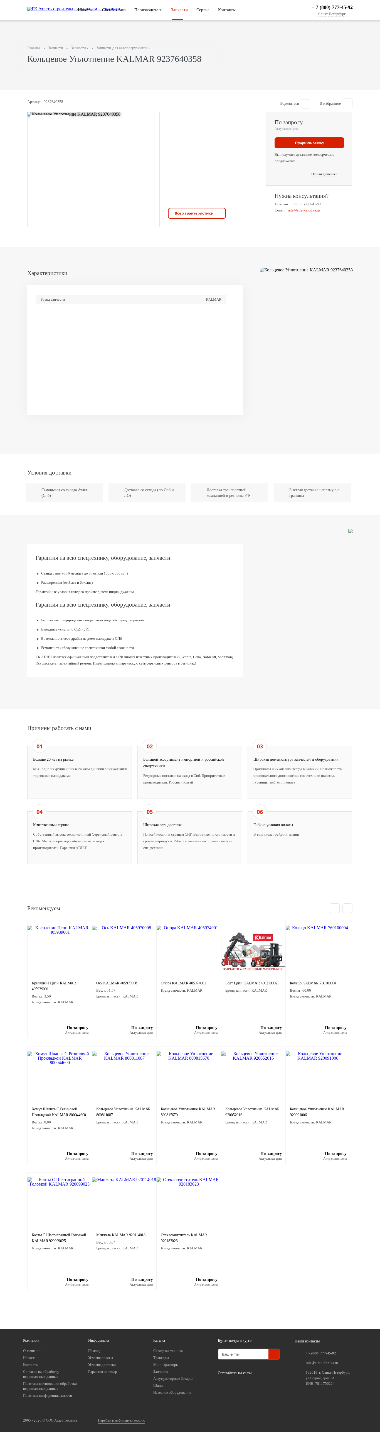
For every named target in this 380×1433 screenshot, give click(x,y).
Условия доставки (102, 1365)
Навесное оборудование (172, 1392)
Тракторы (161, 1358)
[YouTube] (237, 1385)
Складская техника (168, 1351)
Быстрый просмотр (60, 961)
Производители (148, 10)
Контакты (227, 10)
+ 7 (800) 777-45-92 (332, 7)
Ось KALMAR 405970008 (116, 983)
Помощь (94, 1351)
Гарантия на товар (102, 1371)
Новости (85, 10)
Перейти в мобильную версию (121, 1420)
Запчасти (179, 10)
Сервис (202, 10)
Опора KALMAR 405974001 (183, 983)
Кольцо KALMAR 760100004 (313, 983)
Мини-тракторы (166, 1365)
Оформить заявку (309, 143)
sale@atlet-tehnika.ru (304, 210)
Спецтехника (114, 10)
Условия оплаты (100, 1358)
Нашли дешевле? (324, 174)
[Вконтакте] (223, 1385)
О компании (32, 1351)
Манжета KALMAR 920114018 (120, 1235)
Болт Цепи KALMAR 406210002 (251, 983)
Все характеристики (194, 213)
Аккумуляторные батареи (173, 1378)
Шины (158, 1385)
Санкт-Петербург (332, 14)
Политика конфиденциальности (47, 1395)
